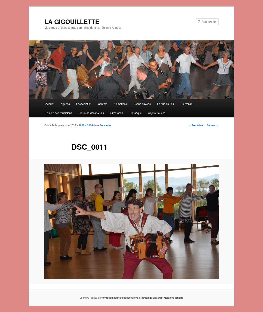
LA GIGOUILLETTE (71, 21)
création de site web (151, 297)
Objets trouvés (156, 113)
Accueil (49, 104)
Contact (102, 104)
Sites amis (116, 113)
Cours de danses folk (91, 113)
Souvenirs (187, 104)
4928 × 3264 (86, 125)
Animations (120, 104)
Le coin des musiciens (58, 113)
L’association (83, 104)
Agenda (65, 104)
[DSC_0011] (131, 221)
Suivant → (213, 125)
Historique (136, 113)
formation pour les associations (120, 297)
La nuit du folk (165, 104)
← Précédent (196, 125)
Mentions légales (173, 297)
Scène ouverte (142, 104)
